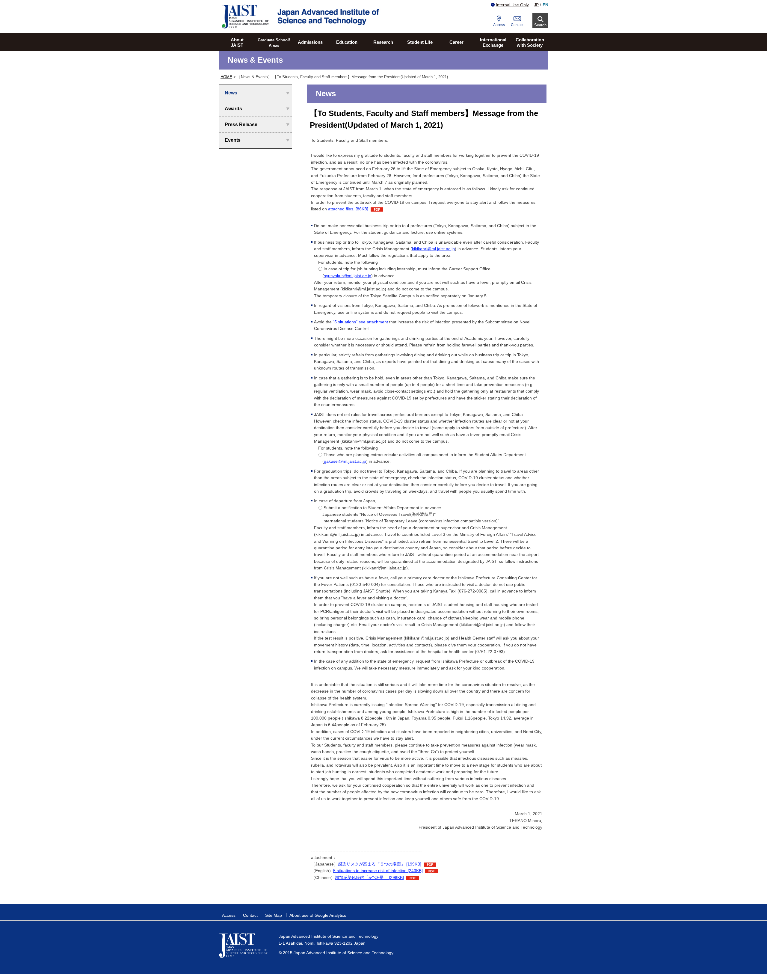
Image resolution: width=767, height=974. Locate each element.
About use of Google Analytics (317, 915)
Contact (517, 25)
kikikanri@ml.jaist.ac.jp (433, 248)
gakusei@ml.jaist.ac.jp (345, 461)
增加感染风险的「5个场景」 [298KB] (369, 877)
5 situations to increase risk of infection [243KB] (378, 870)
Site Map (273, 915)
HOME (226, 77)
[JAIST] (301, 16)
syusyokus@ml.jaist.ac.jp (347, 275)
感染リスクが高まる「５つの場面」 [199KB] (379, 864)
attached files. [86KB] (348, 208)
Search (540, 25)
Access (499, 25)
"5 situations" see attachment (360, 321)
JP (536, 4)
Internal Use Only (512, 4)
